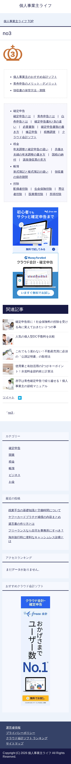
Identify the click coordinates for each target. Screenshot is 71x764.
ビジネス (14, 475)
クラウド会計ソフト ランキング (27, 738)
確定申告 (14, 448)
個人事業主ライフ (35, 5)
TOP (19, 21)
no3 (10, 412)
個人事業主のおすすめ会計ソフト (35, 76)
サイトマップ (14, 743)
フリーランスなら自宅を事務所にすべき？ (36, 530)
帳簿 (12, 468)
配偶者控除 (20, 188)
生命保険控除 (43, 188)
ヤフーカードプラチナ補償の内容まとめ (34, 517)
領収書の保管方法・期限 (29, 90)
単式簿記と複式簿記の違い (30, 171)
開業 (12, 454)
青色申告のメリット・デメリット (35, 83)
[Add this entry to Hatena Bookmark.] (20, 398)
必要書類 (28, 126)
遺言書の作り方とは (21, 523)
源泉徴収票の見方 (34, 159)
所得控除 (55, 194)
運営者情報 (13, 727)
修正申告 (31, 131)
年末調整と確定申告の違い (30, 149)
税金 (12, 461)
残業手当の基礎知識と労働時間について (34, 510)
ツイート (8, 397)
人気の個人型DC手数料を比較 (35, 336)
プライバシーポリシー (20, 732)
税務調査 (50, 131)
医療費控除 (36, 194)
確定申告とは (22, 116)
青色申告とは (46, 116)
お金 (12, 481)
